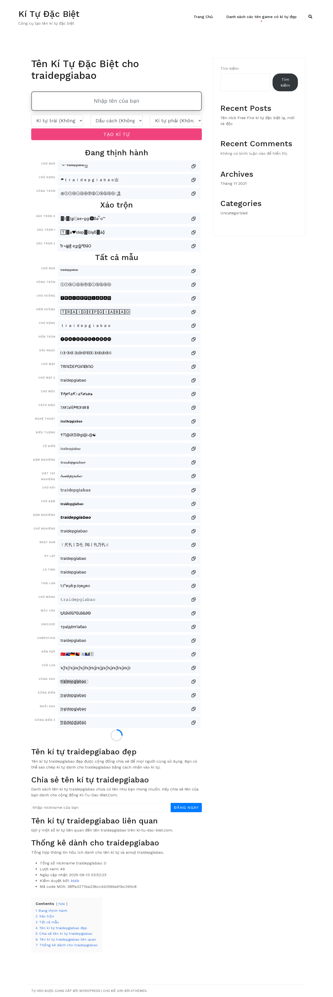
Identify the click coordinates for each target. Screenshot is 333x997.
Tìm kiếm (229, 68)
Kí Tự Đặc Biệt (48, 14)
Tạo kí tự (116, 134)
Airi (120, 991)
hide (62, 904)
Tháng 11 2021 (233, 183)
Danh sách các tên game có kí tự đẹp (261, 16)
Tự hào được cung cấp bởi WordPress (65, 991)
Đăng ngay (186, 807)
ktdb (75, 880)
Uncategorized (234, 213)
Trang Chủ (203, 16)
